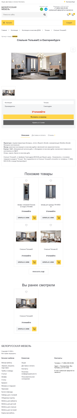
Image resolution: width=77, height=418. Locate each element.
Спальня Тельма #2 (51, 249)
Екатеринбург (70, 2)
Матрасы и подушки (8, 386)
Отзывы (51, 135)
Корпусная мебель (8, 413)
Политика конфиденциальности (29, 373)
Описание (25, 135)
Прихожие (5, 389)
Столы (4, 380)
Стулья (4, 374)
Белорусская (9, 8)
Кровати (4, 383)
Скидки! (69, 23)
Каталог (9, 23)
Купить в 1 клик (39, 122)
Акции (3, 2)
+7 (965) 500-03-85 (61, 8)
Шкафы (4, 377)
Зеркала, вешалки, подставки (8, 367)
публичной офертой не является (61, 10)
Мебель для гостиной (9, 410)
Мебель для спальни (9, 407)
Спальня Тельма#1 (26, 249)
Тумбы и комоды (7, 371)
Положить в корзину (38, 117)
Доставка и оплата (12, 2)
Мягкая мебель (7, 363)
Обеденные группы (8, 398)
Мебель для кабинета (9, 401)
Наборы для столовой (9, 395)
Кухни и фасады (7, 392)
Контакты (22, 2)
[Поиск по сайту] (44, 14)
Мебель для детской (9, 404)
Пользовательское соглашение (28, 378)
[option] (38, 66)
